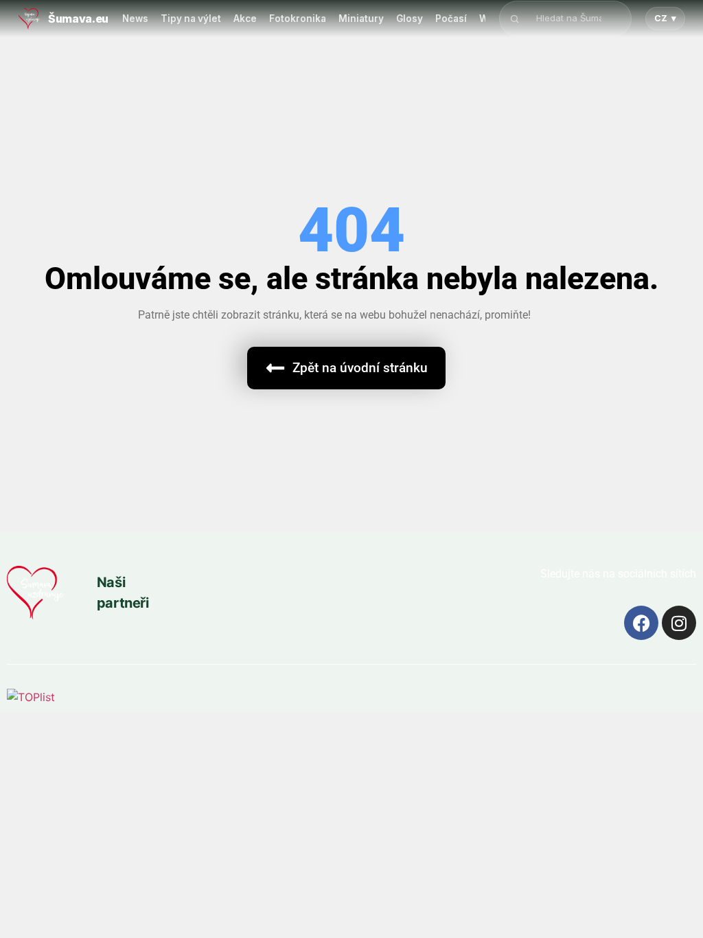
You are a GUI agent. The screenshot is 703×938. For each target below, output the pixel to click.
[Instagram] (679, 623)
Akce (245, 18)
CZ (665, 18)
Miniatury (361, 18)
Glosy (409, 18)
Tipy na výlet (191, 18)
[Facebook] (641, 623)
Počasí (451, 18)
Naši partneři (123, 592)
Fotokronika (297, 18)
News (135, 18)
